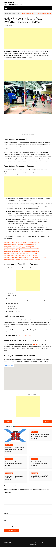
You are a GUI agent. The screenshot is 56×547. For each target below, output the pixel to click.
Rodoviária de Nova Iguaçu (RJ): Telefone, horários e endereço (21, 248)
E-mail (6, 513)
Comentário (7, 492)
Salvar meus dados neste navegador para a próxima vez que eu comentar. (23, 526)
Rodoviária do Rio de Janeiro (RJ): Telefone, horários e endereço (14, 449)
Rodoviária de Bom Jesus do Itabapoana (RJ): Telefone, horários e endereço (25, 257)
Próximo (47, 421)
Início (30, 542)
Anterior (9, 421)
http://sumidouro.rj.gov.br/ (25, 335)
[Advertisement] (28, 38)
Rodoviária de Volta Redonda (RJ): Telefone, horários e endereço (40, 436)
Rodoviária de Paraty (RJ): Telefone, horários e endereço (19, 246)
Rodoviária (9, 2)
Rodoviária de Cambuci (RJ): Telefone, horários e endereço (20, 244)
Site (5, 520)
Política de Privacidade (38, 542)
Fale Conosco (32, 544)
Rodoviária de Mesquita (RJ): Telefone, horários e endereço (20, 253)
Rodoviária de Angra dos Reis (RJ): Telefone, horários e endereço (22, 259)
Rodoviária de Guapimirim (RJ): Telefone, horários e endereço (21, 255)
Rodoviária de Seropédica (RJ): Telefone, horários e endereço (39, 463)
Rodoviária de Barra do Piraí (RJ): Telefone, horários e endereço (21, 242)
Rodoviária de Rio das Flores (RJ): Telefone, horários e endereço (21, 251)
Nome (6, 507)
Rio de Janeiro (8, 25)
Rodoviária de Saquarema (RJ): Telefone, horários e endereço (13, 463)
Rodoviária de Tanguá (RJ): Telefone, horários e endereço (20, 250)
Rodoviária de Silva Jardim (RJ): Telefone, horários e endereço (14, 477)
